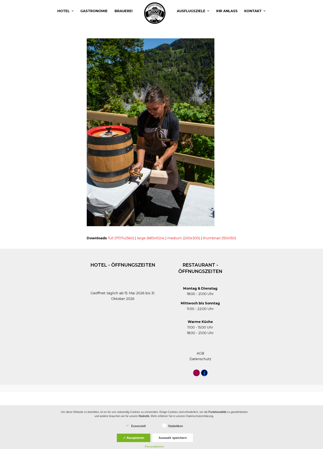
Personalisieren (154, 446)
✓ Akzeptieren (133, 437)
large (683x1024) (150, 238)
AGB (200, 353)
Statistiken (175, 426)
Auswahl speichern (173, 437)
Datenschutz (200, 359)
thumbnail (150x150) (219, 238)
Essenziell (138, 426)
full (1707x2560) (121, 238)
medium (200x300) (183, 238)
